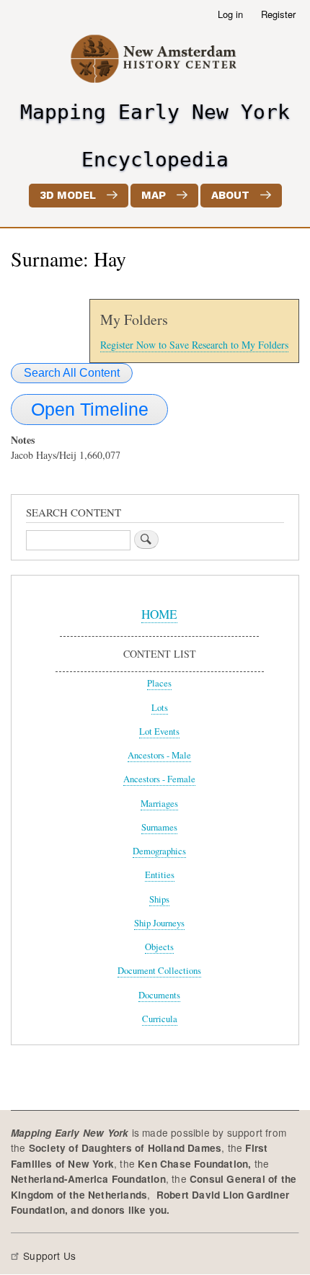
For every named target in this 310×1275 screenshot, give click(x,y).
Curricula (159, 1019)
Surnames (159, 827)
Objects (159, 947)
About (230, 195)
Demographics (159, 851)
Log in (230, 14)
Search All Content (72, 373)
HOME (159, 614)
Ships (159, 899)
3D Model (68, 195)
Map (153, 195)
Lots (159, 708)
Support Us (49, 1255)
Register (278, 14)
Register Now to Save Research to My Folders (194, 345)
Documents (159, 995)
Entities (159, 875)
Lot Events (159, 731)
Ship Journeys (159, 923)
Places (159, 683)
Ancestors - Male (159, 755)
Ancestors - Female (159, 779)
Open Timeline (90, 409)
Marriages (159, 803)
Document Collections (159, 971)
